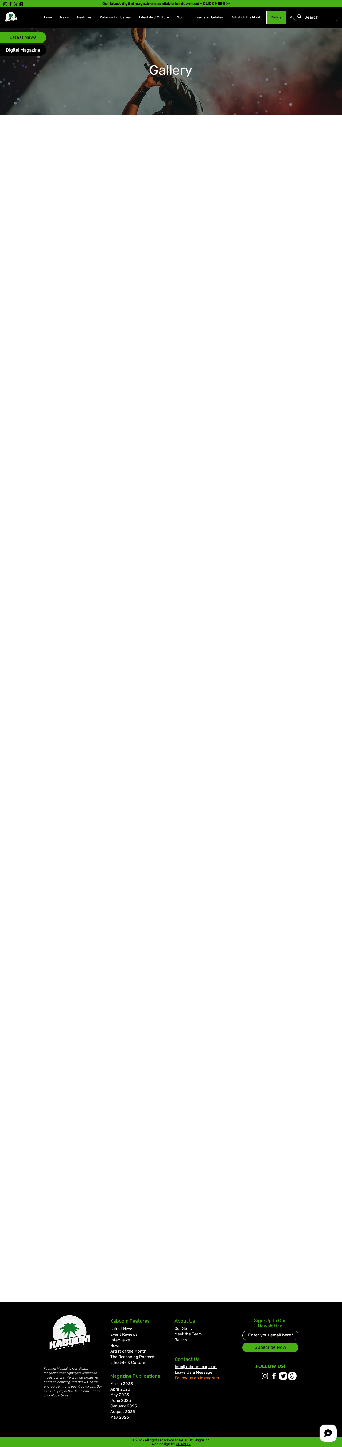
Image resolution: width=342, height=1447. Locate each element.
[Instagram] (5, 4)
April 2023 (120, 1389)
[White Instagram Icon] (265, 1376)
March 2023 (121, 1383)
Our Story (183, 1328)
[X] (15, 4)
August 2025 (122, 1411)
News (115, 1345)
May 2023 (119, 1394)
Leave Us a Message (193, 1372)
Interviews (120, 1340)
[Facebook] (10, 4)
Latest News (121, 1328)
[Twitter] (283, 1376)
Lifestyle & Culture (127, 1362)
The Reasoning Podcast (132, 1356)
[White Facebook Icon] (274, 1376)
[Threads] (21, 4)
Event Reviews (124, 1334)
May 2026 (119, 1417)
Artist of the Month (128, 1351)
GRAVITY (183, 1444)
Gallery (180, 1339)
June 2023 (120, 1400)
